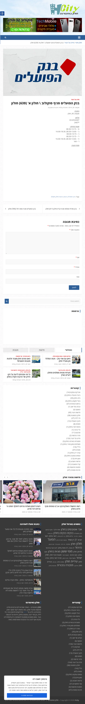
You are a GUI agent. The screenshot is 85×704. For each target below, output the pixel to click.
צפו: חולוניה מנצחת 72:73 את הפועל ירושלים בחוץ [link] (19, 530)
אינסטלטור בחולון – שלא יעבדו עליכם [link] (19, 580)
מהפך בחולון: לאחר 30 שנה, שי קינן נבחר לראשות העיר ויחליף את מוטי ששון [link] (19, 541)
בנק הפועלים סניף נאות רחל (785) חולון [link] (22, 209)
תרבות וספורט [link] (75, 470)
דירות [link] (25, 612)
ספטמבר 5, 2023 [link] (67, 512)
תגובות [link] (15, 350)
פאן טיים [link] (77, 458)
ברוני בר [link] (76, 536)
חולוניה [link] (68, 544)
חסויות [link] (78, 424)
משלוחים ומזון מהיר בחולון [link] (71, 444)
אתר (77, 277)
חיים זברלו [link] (57, 544)
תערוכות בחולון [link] (52, 566)
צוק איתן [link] (54, 562)
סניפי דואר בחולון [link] (56, 558)
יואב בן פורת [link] (57, 364)
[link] (65, 4)
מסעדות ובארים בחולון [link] (72, 441)
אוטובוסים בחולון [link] (69, 529)
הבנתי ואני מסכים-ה (27, 695)
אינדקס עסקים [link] (66, 356)
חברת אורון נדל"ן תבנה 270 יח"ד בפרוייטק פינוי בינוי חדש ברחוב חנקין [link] (19, 571)
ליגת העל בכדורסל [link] (51, 548)
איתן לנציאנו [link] (48, 530)
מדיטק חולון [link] (77, 551)
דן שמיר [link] (71, 539)
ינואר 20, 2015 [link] (25, 364)
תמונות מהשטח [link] (75, 467)
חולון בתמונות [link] (75, 415)
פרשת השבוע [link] (75, 461)
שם (77, 257)
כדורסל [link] (78, 547)
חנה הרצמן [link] (51, 544)
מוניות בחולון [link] (54, 551)
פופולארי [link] (68, 350)
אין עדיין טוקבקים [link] (53, 107)
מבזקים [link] (77, 432)
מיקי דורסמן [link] (65, 558)
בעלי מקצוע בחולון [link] (74, 401)
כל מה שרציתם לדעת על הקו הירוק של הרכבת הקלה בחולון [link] (18, 375)
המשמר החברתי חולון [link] (61, 540)
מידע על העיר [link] (75, 99)
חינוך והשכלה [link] (75, 421)
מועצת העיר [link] (65, 555)
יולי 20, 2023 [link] (29, 583)
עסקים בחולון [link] (60, 562)
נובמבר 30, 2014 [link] (65, 378)
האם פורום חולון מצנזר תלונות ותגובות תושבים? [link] (18, 359)
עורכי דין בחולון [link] (75, 453)
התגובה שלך (74, 230)
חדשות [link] (42, 350)
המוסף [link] (78, 409)
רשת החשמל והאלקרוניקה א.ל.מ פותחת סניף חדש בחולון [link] (62, 507)
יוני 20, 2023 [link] (29, 596)
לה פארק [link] (71, 548)
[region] (27, 688)
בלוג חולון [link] (68, 370)
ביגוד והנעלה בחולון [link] (73, 395)
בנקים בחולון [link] (59, 197)
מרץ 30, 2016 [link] (26, 380)
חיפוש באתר (7, 301)
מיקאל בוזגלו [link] (72, 558)
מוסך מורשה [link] (73, 555)
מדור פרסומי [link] (76, 435)
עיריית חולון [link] (71, 561)
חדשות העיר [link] (14, 370)
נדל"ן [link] (21, 372)
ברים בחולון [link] (69, 536)
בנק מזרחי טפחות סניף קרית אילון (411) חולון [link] (61, 209)
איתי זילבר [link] (56, 530)
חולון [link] (73, 544)
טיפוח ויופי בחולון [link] (74, 427)
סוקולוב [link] (53, 197)
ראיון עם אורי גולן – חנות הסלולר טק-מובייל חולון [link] (57, 359)
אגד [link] (80, 529)
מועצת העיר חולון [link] (55, 555)
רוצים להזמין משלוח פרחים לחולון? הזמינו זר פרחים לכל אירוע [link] (23, 507)
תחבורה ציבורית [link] (65, 565)
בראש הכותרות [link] (26, 356)
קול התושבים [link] (19, 356)
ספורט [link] (78, 450)
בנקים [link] (65, 197)
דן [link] (76, 539)
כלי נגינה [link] (77, 430)
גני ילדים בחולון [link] (61, 536)
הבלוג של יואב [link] (75, 406)
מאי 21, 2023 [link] (66, 364)
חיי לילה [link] (77, 418)
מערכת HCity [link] (63, 107)
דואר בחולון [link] (53, 536)
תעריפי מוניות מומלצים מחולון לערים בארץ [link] (59, 373)
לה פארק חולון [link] (63, 548)
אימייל (76, 267)
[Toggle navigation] (79, 37)
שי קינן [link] (76, 566)
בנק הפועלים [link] (71, 197)
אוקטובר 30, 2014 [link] (74, 107)
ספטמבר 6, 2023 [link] (27, 512)
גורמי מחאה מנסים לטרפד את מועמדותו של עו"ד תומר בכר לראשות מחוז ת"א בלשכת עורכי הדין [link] (18, 590)
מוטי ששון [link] (66, 551)
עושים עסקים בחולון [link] (58, 356)
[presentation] (4, 477)
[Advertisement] (42, 328)
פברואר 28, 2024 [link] (27, 546)
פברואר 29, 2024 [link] (27, 534)
